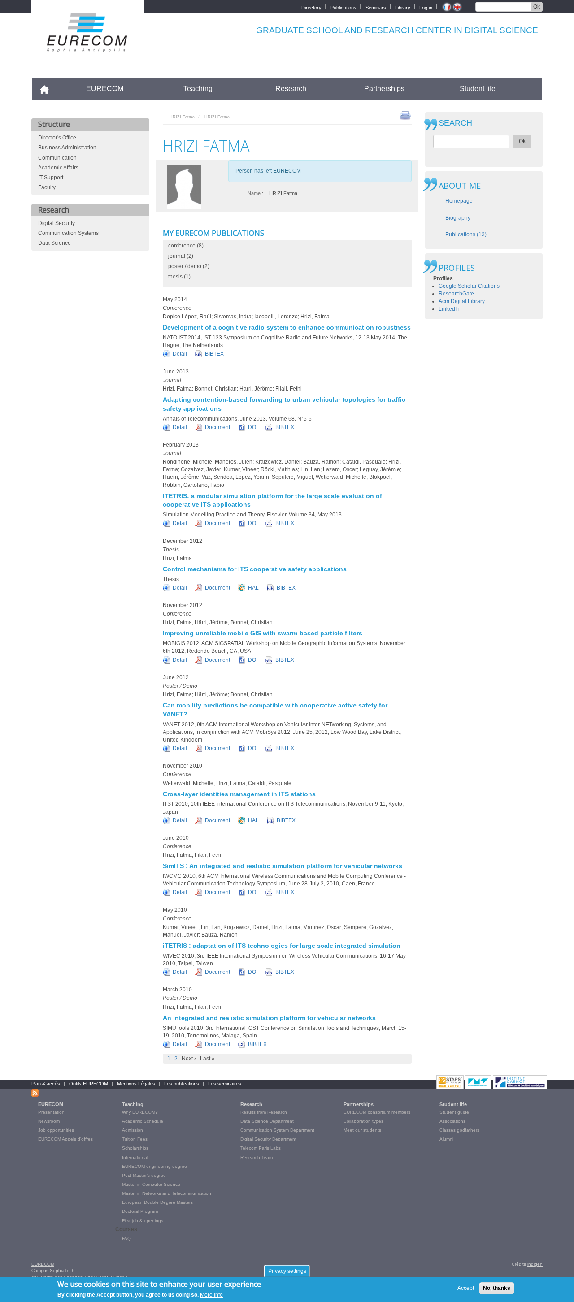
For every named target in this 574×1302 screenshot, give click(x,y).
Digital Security (56, 223)
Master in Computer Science (151, 1184)
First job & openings (142, 1220)
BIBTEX (214, 354)
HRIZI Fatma (182, 117)
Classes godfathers (459, 1130)
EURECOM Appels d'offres (65, 1139)
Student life (478, 88)
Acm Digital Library (462, 301)
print (405, 114)
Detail (180, 354)
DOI (252, 427)
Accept (465, 1288)
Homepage (459, 201)
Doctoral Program (140, 1211)
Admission (132, 1130)
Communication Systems (68, 233)
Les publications (181, 1083)
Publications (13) (466, 234)
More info (211, 1295)
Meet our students (362, 1130)
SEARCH (455, 123)
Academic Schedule (142, 1121)
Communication (57, 158)
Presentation (51, 1112)
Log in (425, 7)
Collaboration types (363, 1121)
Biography (457, 218)
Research (290, 88)
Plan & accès (45, 1083)
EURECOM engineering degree (154, 1166)
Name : (255, 193)
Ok (536, 7)
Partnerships (384, 88)
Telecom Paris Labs (260, 1148)
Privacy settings (287, 1271)
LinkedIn (449, 309)
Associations (452, 1121)
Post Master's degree (144, 1175)
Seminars (375, 7)
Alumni (446, 1139)
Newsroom (49, 1121)
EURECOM (104, 88)
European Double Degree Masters (157, 1202)
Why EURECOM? (140, 1112)
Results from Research (263, 1112)
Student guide (454, 1112)
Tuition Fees (135, 1139)
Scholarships (135, 1148)
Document (217, 427)
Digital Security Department (268, 1139)
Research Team (256, 1157)
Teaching (198, 88)
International (135, 1157)
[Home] (87, 45)
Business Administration (67, 147)
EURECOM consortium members (377, 1112)
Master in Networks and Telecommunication (166, 1193)
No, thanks (496, 1288)
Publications (343, 7)
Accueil (48, 88)
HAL (253, 588)
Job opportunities (56, 1130)
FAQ (126, 1238)
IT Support (50, 177)
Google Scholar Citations (469, 286)
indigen (535, 1264)
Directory (311, 7)
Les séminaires (224, 1083)
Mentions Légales (136, 1083)
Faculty (47, 187)
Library (402, 7)
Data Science (54, 243)
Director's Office (57, 138)
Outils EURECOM (88, 1083)
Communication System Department (277, 1130)
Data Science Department (267, 1121)
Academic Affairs (58, 168)
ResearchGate (456, 294)
